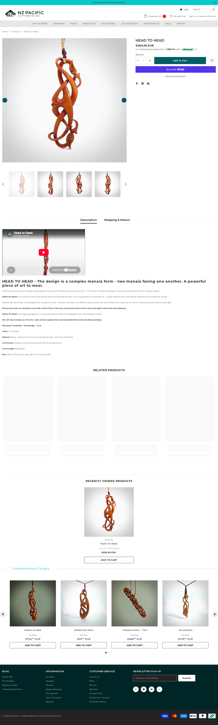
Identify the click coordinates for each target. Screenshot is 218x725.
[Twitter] (159, 689)
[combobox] (201, 9)
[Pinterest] (142, 83)
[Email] (148, 83)
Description (88, 220)
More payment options (175, 76)
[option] (64, 100)
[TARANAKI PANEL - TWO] (135, 603)
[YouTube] (151, 689)
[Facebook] (137, 83)
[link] (28, 450)
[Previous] (3, 614)
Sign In (192, 16)
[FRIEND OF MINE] (33, 603)
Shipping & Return (117, 220)
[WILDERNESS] (185, 603)
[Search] (204, 9)
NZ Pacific (109, 540)
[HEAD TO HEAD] (109, 512)
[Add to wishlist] (212, 60)
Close (214, 2)
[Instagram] (144, 689)
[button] (4, 100)
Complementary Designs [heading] (31, 568)
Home (5, 31)
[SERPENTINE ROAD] (84, 603)
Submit (186, 678)
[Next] (215, 614)
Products (15, 31)
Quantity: (140, 54)
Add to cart (180, 60)
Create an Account (207, 16)
